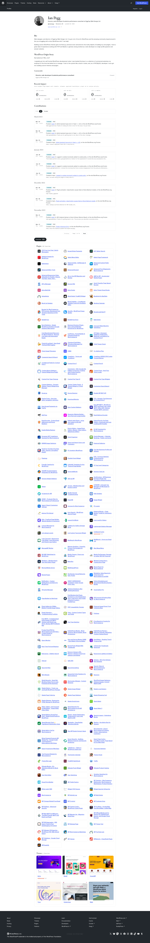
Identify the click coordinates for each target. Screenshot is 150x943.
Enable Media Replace (48, 430)
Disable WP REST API (100, 393)
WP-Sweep (71, 839)
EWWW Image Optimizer (49, 443)
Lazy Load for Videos (100, 520)
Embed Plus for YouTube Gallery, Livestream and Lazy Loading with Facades (102, 422)
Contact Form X (98, 363)
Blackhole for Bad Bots (100, 296)
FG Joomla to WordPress (75, 450)
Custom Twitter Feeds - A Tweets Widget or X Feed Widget (75, 386)
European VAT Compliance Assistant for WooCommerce (50, 437)
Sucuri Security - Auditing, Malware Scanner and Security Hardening (77, 740)
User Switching (72, 775)
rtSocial (44, 660)
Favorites (40, 239)
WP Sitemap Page (73, 824)
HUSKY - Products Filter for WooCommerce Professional (50, 499)
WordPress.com (121, 918)
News (8, 921)
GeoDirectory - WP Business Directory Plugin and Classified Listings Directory (102, 478)
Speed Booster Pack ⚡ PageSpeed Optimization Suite (51, 723)
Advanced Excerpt (73, 270)
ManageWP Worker (47, 548)
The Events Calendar (74, 755)
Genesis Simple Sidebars (49, 478)
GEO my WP (71, 478)
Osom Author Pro (99, 589)
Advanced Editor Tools (48, 270)
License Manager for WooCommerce (48, 526)
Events (91, 921)
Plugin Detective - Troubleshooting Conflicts (50, 613)
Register (135, 8)
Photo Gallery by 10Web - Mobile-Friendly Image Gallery (51, 607)
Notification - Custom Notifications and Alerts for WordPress (50, 582)
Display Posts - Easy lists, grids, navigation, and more (50, 399)
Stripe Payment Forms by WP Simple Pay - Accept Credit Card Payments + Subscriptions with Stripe (50, 741)
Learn (63, 918)
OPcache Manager (47, 589)
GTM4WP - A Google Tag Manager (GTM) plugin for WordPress (101, 486)
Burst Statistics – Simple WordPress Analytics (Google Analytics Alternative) (50, 326)
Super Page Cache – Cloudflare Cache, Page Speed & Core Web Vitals (103, 740)
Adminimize (45, 263)
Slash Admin (97, 701)
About (8, 918)
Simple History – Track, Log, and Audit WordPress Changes (51, 688)
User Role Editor (46, 775)
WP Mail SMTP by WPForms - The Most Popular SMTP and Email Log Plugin (50, 815)
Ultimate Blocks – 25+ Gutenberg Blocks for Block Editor (50, 768)
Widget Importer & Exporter (102, 789)
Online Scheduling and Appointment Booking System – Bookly (103, 582)
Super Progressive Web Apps (50, 748)
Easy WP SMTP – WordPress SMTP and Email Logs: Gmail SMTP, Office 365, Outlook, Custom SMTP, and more (102, 407)
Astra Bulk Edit (46, 290)
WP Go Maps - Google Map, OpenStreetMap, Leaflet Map (102, 807)
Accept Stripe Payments (75, 251)
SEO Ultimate (45, 675)
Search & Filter (46, 667)
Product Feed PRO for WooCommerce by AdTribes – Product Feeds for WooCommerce (50, 632)
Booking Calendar (99, 303)
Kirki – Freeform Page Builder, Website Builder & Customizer (51, 520)
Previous (66, 233)
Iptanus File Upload (47, 513)
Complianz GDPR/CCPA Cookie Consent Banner (103, 357)
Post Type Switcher (73, 622)
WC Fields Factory (73, 782)
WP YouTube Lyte (99, 832)
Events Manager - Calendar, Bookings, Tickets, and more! (102, 437)
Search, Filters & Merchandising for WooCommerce (99, 667)
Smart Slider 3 (98, 708)
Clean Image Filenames (49, 351)
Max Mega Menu (99, 548)
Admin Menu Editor (73, 257)
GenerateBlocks (73, 471)
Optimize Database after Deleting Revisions (75, 589)
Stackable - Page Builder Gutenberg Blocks (75, 723)
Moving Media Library (48, 567)
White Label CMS (47, 789)
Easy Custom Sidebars (74, 407)
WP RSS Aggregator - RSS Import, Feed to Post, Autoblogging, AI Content (49, 824)
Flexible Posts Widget (74, 458)
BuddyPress (45, 319)
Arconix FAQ (71, 284)
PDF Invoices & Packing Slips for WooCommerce (102, 598)
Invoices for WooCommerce (76, 506)
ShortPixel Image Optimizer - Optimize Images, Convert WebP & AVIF (102, 682)
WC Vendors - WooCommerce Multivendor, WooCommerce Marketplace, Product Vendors (103, 782)
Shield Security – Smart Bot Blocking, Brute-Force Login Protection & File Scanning (50, 682)
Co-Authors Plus (99, 351)
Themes (36, 921)
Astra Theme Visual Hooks (102, 290)
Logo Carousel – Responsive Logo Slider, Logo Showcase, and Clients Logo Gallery (50, 540)
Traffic (96, 761)
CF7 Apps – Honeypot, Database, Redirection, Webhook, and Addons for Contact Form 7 (101, 335)
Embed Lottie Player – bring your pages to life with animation (76, 422)
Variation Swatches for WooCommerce (101, 775)
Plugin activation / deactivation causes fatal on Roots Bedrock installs (75, 201)
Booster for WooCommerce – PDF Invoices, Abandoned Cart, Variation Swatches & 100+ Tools (51, 312)
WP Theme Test (98, 824)
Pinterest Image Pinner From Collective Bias (102, 607)
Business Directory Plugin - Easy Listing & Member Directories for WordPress (76, 326)
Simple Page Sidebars (74, 695)
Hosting (9, 923)
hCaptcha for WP (47, 493)
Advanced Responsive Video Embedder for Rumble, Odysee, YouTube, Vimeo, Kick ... (51, 277)
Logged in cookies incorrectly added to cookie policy (71, 175)
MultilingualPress (73, 567)
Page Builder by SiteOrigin (49, 598)
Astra (39, 876)
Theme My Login (47, 761)
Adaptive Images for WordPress (48, 257)
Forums (46, 111)
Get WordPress (142, 3)
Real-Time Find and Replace (50, 646)
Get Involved (92, 918)
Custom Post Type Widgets (102, 379)
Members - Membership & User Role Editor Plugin (49, 561)
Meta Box (70, 561)
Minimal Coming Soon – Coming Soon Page (101, 561)
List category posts (47, 533)
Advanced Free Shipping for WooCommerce (102, 269)
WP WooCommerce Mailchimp (77, 832)
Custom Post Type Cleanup (50, 379)
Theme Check (98, 755)
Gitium (44, 486)
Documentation (66, 921)
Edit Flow (44, 415)
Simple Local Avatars (100, 689)
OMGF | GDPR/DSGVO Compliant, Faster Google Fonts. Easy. (75, 582)
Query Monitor (46, 640)
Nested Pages (46, 575)
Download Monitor (73, 399)
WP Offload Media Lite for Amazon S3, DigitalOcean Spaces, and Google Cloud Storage (102, 815)
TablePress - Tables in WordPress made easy (74, 748)
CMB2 (69, 351)
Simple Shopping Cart (100, 695)
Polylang (96, 613)
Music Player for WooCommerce (99, 567)
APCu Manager (46, 284)
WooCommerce (46, 795)
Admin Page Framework (101, 257)
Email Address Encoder (101, 415)
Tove (39, 902)
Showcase (37, 918)
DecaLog (44, 393)
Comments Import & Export (50, 357)
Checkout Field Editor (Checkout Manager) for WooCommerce (75, 344)
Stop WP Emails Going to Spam (77, 731)
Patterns (36, 926)
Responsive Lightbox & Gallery (103, 653)
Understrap (67, 902)
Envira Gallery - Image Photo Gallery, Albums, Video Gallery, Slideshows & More (77, 430)
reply (53, 124)
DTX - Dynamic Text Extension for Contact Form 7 (103, 399)
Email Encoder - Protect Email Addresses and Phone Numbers (50, 422)
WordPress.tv (66, 926)
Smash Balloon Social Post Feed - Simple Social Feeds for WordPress (51, 716)
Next (84, 233)
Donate (92, 923)
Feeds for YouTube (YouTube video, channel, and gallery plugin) (50, 450)
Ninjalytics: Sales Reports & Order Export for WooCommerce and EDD (102, 574)
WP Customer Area (99, 801)
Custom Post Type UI (74, 379)
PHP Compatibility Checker (76, 607)
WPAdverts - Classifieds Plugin (103, 839)
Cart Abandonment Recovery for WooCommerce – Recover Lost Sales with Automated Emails (50, 335)
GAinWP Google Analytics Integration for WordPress (49, 471)
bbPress (119, 923)
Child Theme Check (100, 344)
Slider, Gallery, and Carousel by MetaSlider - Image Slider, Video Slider (50, 708)
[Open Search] (131, 3)
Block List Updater (47, 303)
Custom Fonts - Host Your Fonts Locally (101, 371)
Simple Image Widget (74, 689)
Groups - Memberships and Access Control (76, 486)
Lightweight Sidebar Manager (103, 526)
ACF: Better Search (99, 251)
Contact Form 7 (72, 363)
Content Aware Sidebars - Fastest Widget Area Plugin (50, 371)
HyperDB (70, 500)
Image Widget (98, 500)
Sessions (96, 675)
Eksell (65, 876)
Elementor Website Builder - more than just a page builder (76, 415)
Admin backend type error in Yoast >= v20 (68, 142)
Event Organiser (73, 437)
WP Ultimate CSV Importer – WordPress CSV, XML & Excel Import (50, 832)
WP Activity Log (72, 795)
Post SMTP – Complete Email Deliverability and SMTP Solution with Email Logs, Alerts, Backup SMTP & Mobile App (51, 622)
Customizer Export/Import (101, 386)
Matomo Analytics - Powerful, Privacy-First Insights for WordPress (76, 548)
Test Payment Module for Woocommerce (49, 754)
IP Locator (97, 506)
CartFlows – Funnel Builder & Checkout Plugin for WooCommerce (76, 335)
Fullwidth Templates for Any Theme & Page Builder (76, 465)
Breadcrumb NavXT (100, 312)
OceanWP (93, 876)
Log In (140, 8)
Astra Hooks (71, 290)
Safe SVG (70, 660)
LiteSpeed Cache (99, 532)
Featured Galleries (99, 443)
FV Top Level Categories (101, 465)
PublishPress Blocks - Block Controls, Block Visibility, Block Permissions (77, 632)
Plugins (36, 923)
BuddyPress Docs (73, 319)
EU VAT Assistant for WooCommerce (100, 430)
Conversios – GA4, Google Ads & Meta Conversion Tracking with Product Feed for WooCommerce (77, 371)
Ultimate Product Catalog (101, 768)
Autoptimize (45, 296)
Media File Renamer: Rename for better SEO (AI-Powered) (102, 555)
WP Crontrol (71, 801)
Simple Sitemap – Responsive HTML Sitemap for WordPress (50, 701)
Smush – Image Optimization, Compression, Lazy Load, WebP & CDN (76, 716)
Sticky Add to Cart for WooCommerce (48, 731)
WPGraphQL (45, 845)
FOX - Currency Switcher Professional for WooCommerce (101, 458)
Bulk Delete (97, 319)
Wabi (91, 902)
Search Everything (73, 667)
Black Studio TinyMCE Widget (77, 296)
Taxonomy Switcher (100, 748)
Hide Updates (98, 493)
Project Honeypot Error (62, 226)
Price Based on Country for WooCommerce (102, 622)
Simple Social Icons (73, 701)
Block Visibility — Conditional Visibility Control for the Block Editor (77, 303)
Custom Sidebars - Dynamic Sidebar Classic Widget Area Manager (50, 386)
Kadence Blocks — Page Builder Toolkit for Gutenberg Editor (102, 513)
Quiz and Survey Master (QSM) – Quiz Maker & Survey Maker (77, 640)
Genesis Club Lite (99, 471)
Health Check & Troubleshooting (73, 493)
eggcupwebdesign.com (54, 26)
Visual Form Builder (47, 782)
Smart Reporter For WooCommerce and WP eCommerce (75, 708)
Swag (91, 926)
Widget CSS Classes (74, 789)
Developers (65, 923)
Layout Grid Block (73, 520)
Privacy (9, 926)
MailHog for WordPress (75, 540)
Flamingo (44, 458)
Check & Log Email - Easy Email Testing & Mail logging (51, 344)
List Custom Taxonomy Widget (77, 533)
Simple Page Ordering (48, 695)
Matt (118, 921)
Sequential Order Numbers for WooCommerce (77, 674)
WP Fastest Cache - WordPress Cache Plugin (75, 807)
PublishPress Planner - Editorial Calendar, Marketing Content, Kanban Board (103, 632)
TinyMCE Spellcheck (74, 761)
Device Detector (72, 393)
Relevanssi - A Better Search (50, 653)
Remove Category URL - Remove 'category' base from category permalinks (76, 653)
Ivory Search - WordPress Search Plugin (75, 513)
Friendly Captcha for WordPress (48, 465)
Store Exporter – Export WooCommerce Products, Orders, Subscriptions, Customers (101, 731)
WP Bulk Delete (98, 795)
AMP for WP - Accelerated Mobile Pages (101, 277)
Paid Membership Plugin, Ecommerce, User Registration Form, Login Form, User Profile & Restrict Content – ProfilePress (77, 598)
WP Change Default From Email (51, 801)
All (40, 111)
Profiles (9, 8)
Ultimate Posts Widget (74, 768)
